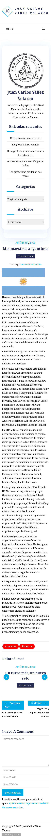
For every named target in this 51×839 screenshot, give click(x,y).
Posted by (25, 264)
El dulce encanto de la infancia (12, 714)
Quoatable (15, 834)
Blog (32, 243)
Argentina (10, 646)
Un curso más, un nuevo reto (25, 138)
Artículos (21, 243)
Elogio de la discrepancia (25, 144)
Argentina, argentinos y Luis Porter (39, 712)
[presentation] (6, 677)
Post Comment (13, 792)
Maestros (27, 646)
